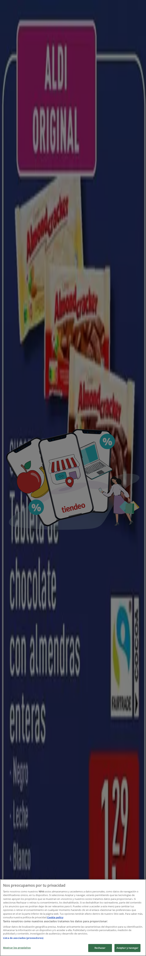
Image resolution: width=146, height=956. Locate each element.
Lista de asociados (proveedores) (23, 938)
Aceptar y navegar (127, 948)
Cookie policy (55, 917)
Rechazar (100, 948)
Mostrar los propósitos (17, 947)
